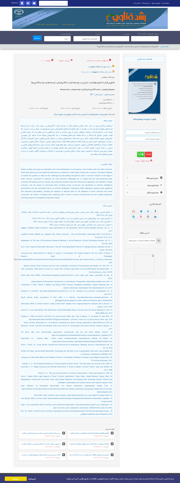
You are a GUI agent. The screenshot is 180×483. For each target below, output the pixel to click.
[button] (65, 478)
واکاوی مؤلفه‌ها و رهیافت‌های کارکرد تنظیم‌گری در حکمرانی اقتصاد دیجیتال (86, 433)
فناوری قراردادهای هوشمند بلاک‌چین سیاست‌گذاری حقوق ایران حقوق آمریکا (81, 114)
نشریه (98, 33)
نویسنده (126, 33)
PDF (147, 154)
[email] (34, 3)
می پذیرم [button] (16, 479)
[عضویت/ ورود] (28, 3)
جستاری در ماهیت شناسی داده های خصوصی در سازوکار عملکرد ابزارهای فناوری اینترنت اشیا (32, 443)
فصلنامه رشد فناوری (144, 59)
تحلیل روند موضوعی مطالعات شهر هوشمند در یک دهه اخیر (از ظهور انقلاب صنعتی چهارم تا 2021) (79, 454)
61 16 (144, 119)
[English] (15, 2)
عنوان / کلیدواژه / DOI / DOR (148, 33)
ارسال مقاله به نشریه (152, 132)
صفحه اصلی (164, 46)
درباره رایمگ (146, 3)
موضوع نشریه (66, 33)
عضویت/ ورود (156, 3)
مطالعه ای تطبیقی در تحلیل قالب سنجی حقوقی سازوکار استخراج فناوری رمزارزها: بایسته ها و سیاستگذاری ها (76, 443)
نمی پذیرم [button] (32, 479)
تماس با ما (137, 3)
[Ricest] (22, 3)
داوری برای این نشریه (152, 139)
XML (140, 154)
